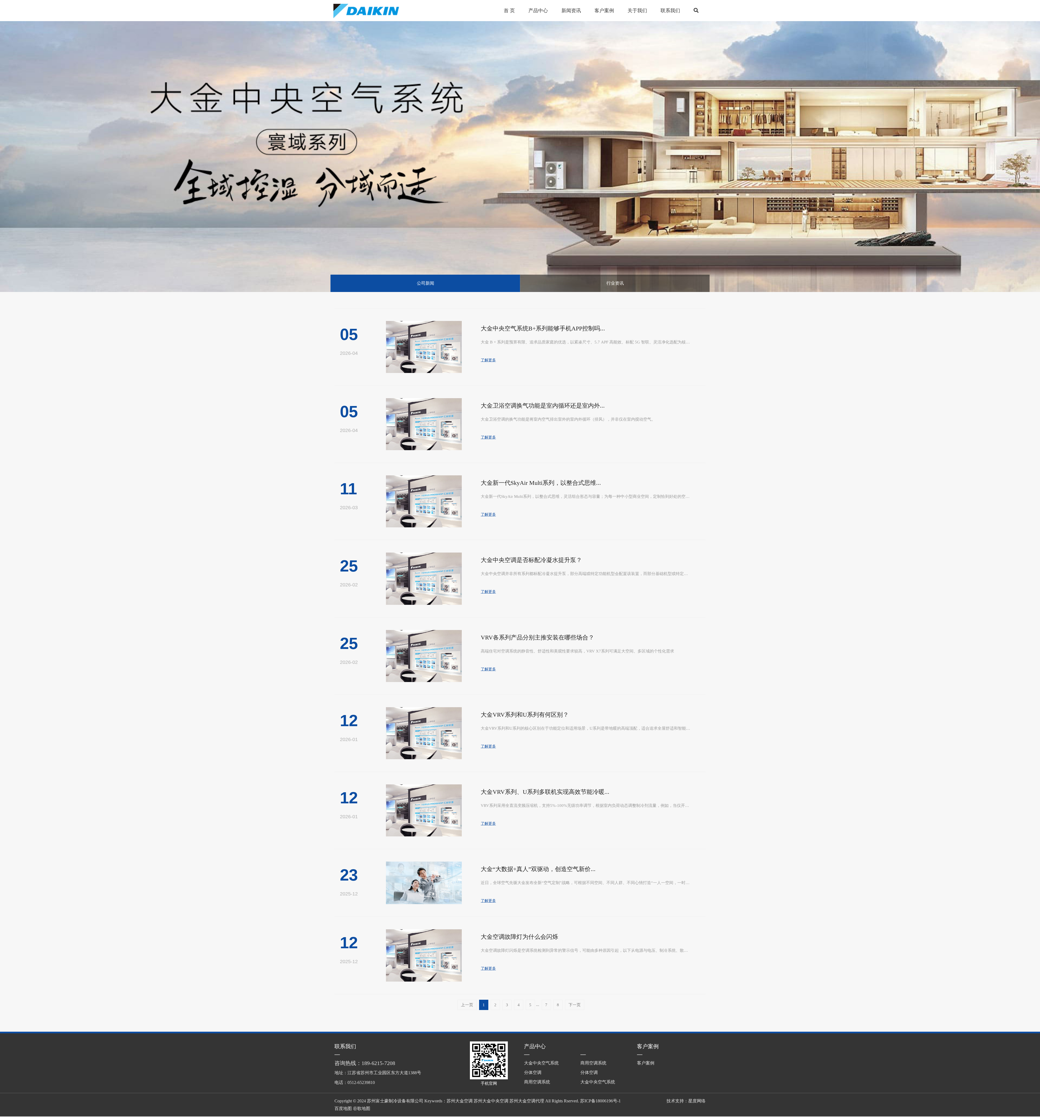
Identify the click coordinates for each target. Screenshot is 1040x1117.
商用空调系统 (537, 1082)
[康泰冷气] (374, 10)
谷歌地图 (361, 1108)
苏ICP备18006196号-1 (600, 1101)
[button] (696, 10)
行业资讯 (615, 283)
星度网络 (697, 1101)
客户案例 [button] (604, 10)
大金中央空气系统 (541, 1063)
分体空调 (532, 1072)
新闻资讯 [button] (571, 10)
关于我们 (637, 10)
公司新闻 (425, 283)
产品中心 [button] (538, 10)
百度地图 (343, 1108)
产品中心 (535, 1046)
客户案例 (648, 1046)
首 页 (509, 10)
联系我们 (670, 10)
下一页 (574, 1005)
